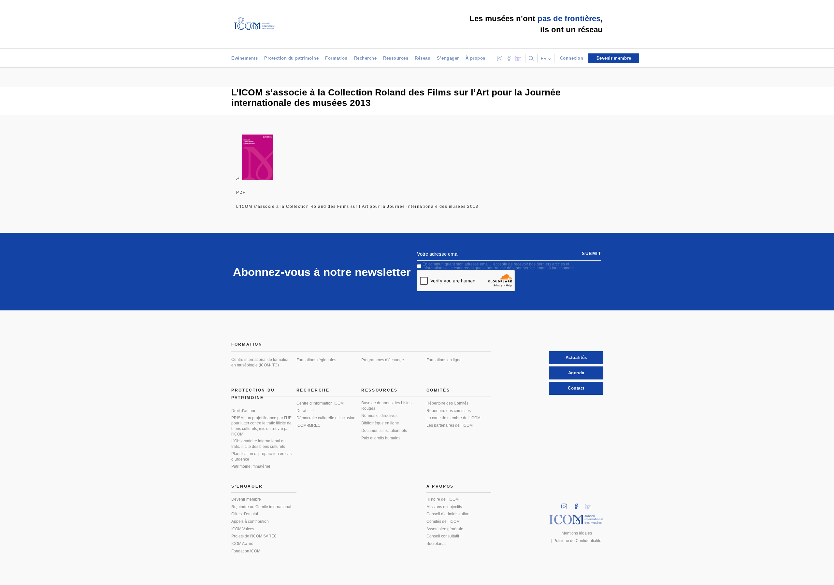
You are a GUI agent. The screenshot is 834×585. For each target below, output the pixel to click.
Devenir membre (246, 499)
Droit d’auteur (243, 410)
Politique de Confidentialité (577, 540)
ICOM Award (242, 543)
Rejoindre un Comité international (261, 507)
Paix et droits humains (380, 438)
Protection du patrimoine (291, 58)
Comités (438, 390)
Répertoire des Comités (447, 403)
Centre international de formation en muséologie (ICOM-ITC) (260, 362)
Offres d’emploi (244, 514)
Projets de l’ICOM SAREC (254, 536)
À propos (475, 58)
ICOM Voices (242, 529)
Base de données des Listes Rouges (386, 406)
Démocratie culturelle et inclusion (325, 418)
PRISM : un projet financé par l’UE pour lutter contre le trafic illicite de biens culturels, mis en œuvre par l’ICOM (261, 426)
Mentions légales (577, 533)
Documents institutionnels (384, 430)
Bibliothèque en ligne (380, 423)
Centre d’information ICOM (320, 403)
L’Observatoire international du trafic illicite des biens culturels (258, 444)
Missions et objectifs (444, 507)
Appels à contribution (250, 521)
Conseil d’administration (447, 514)
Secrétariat (436, 543)
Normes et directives (379, 415)
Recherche (365, 58)
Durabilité (305, 410)
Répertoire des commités (448, 410)
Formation (336, 58)
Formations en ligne (444, 360)
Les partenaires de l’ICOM (449, 425)
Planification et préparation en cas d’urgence (261, 456)
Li (590, 504)
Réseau (422, 58)
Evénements (244, 58)
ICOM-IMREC (308, 425)
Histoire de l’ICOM (442, 499)
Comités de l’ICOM (443, 521)
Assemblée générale (444, 529)
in (566, 504)
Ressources (395, 58)
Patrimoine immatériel (250, 466)
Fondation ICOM (245, 551)
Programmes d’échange (382, 360)
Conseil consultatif (442, 536)
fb (578, 504)
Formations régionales (316, 360)
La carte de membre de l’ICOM (453, 418)
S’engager (448, 58)
